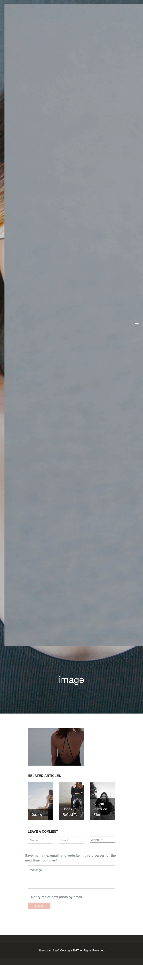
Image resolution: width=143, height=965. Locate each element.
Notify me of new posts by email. (57, 896)
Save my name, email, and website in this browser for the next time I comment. (70, 858)
